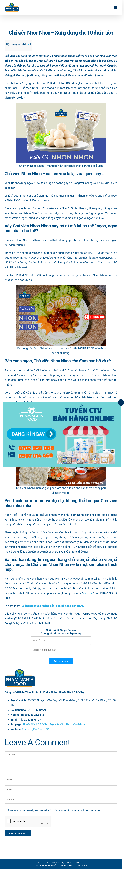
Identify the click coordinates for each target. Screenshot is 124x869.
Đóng (121, 402)
